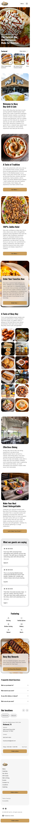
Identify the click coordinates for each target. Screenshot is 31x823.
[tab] (5, 715)
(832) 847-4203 (7, 738)
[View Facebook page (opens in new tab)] (3, 809)
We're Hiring (5, 778)
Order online (15, 751)
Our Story (5, 773)
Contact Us (5, 782)
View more (6, 559)
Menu (22, 3)
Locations (5, 784)
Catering (4, 771)
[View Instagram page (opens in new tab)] (6, 809)
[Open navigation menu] (26, 3)
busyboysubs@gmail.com (9, 741)
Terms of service (6, 798)
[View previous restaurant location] (23, 710)
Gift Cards (5, 775)
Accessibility (5, 800)
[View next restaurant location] (27, 710)
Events (4, 780)
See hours (24, 746)
